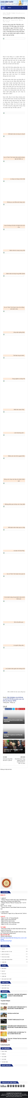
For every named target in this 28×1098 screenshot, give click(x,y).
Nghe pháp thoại (5, 985)
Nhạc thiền (4, 1051)
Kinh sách (4, 968)
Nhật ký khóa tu (5, 954)
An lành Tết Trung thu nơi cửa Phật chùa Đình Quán (13, 735)
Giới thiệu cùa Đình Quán (13, 1013)
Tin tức (5, 717)
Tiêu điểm (8, 13)
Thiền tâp (4, 976)
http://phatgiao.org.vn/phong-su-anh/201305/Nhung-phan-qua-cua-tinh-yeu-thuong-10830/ (13, 699)
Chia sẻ (3, 949)
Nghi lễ (3, 971)
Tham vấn (4, 962)
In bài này (22, 709)
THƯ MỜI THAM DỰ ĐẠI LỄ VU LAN (16, 1019)
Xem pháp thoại (5, 988)
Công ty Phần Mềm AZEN (16, 1096)
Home (4, 13)
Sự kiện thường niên (5, 1044)
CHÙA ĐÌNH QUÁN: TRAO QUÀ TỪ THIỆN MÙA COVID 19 (13, 750)
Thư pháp (4, 1059)
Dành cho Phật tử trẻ (7, 951)
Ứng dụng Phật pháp (6, 979)
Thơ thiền (4, 1056)
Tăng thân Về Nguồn (5, 1000)
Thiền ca (4, 1054)
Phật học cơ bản (5, 956)
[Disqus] (14, 814)
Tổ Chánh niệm (4, 1003)
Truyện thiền (5, 1062)
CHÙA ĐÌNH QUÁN (7, 2)
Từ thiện (13, 13)
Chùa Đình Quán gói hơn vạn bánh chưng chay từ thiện (13, 720)
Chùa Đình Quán (11, 1095)
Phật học (4, 973)
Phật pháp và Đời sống (7, 959)
